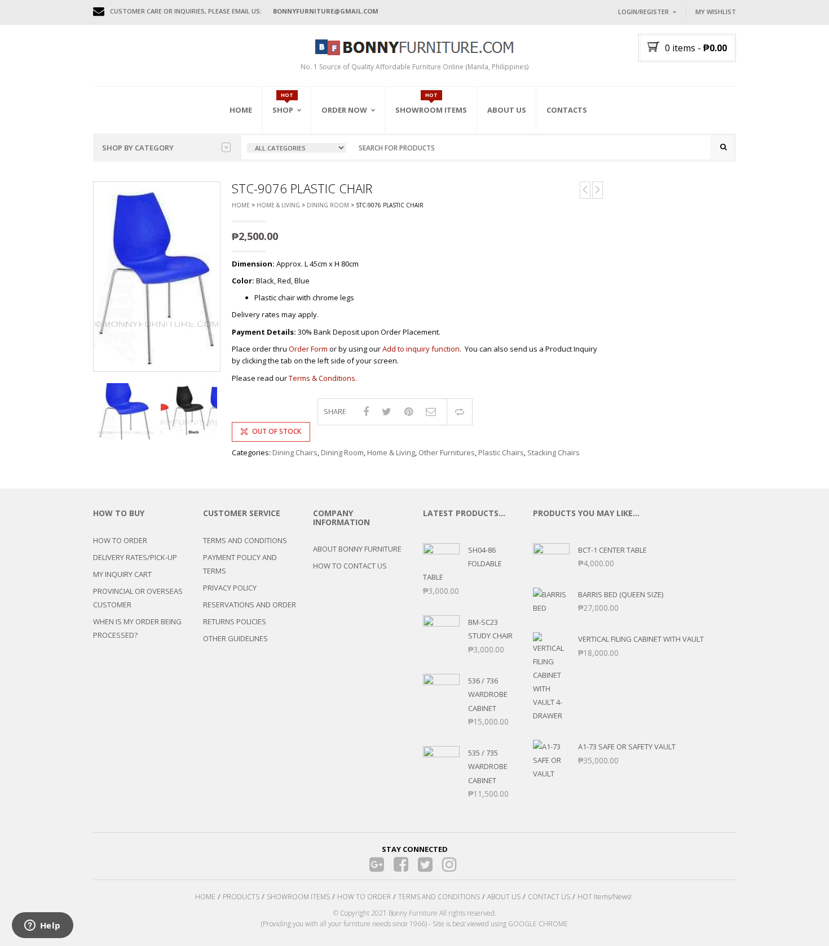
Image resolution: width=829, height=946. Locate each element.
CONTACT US (549, 896)
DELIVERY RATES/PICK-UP (135, 557)
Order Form (308, 349)
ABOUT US (504, 896)
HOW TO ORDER (120, 540)
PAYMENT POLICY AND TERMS (240, 564)
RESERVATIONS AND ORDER (249, 604)
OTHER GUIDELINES (235, 638)
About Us (506, 110)
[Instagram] (450, 864)
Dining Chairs (295, 452)
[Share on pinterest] (408, 411)
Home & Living (278, 205)
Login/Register (643, 11)
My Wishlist (715, 11)
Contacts (566, 110)
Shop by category (138, 148)
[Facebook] (401, 864)
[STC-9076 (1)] (125, 411)
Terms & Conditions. (323, 378)
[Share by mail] (431, 411)
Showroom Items (431, 110)
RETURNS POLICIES (234, 621)
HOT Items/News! (604, 896)
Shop (282, 110)
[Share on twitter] (386, 411)
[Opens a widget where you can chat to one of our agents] (42, 926)
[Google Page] (377, 864)
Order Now (344, 110)
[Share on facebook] (366, 411)
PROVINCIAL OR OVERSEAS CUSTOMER (138, 598)
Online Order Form (358, 173)
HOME (205, 896)
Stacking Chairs (553, 452)
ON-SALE (301, 171)
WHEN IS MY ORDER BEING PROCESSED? (137, 628)
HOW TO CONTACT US (350, 566)
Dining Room (328, 205)
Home (241, 110)
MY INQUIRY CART (122, 574)
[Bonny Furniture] (414, 46)
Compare (460, 412)
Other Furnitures (446, 452)
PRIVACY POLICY (230, 588)
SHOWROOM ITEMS (298, 896)
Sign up (688, 163)
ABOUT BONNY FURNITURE (357, 549)
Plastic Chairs (501, 452)
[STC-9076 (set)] (189, 411)
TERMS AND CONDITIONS (245, 540)
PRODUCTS (241, 896)
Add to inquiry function (421, 349)
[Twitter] (425, 864)
